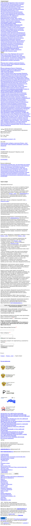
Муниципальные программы (10, 79)
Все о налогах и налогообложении (13, 36)
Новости (13, 68)
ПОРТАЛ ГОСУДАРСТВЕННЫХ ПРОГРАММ (12, 437)
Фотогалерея (4, 48)
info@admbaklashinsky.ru (16, 302)
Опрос (12, 64)
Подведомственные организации (9, 17)
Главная (2, 73)
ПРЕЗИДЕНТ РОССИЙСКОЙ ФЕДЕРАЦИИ (12, 413)
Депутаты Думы (18, 55)
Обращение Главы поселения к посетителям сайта (14, 74)
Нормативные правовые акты (8, 9)
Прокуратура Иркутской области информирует (13, 123)
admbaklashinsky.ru (24, 193)
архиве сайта (11, 514)
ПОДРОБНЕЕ (4, 159)
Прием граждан (4, 8)
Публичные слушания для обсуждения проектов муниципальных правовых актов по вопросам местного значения (12, 29)
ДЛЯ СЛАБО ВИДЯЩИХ (7, 72)
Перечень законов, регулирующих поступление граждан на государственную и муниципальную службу (15, 167)
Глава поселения (5, 2)
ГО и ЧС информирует (12, 15)
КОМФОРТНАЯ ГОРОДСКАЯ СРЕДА (10, 26)
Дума (2, 52)
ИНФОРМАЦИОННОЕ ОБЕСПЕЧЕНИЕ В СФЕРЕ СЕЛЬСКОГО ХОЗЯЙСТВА (11, 50)
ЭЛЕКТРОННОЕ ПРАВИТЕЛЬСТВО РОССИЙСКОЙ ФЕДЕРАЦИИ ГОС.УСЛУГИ (14, 419)
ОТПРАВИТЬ (4, 347)
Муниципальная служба (14, 8)
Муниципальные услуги (12, 10)
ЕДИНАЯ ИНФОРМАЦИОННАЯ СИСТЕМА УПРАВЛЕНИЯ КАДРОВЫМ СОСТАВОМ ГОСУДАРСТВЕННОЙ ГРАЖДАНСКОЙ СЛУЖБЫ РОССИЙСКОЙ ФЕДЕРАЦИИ (14, 433)
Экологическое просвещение (8, 107)
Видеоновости (4, 69)
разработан (6, 522)
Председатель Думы (5, 53)
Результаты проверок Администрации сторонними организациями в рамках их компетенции (13, 21)
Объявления (19, 68)
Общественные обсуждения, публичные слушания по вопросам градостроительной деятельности (12, 31)
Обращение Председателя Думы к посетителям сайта (12, 54)
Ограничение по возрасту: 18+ (8, 139)
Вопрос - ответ (19, 120)
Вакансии (15, 172)
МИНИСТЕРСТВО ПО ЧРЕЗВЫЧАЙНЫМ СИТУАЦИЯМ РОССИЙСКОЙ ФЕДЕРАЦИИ (15, 422)
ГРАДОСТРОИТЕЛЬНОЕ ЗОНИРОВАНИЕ (11, 24)
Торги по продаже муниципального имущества (14, 170)
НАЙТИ (16, 473)
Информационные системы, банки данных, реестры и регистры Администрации (11, 19)
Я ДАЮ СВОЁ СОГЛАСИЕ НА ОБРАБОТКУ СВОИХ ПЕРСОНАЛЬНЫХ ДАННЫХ (15, 306)
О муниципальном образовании (15, 83)
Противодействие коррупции (16, 13)
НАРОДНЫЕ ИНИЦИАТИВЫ (8, 23)
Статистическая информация (8, 14)
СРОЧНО (3, 149)
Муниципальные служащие (17, 4)
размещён (25, 522)
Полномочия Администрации (16, 6)
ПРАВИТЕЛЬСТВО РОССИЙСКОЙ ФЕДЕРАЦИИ (13, 414)
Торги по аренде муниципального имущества (14, 169)
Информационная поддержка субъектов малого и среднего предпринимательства (13, 41)
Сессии (2, 56)
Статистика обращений (6, 65)
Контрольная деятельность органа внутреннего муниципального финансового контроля (12, 38)
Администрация (4, 1)
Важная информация (6, 68)
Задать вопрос (7, 64)
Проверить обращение (19, 64)
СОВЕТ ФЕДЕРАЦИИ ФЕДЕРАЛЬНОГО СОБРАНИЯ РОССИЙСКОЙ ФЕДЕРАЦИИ (14, 424)
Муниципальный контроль (7, 11)
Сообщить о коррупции (14, 62)
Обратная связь (4, 62)
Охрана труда (19, 36)
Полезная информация (5, 361)
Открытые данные (12, 51)
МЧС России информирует (14, 70)
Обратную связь (15, 243)
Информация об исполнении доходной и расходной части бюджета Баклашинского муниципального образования (13, 34)
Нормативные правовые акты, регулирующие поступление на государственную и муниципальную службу (15, 165)
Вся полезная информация (7, 438)
